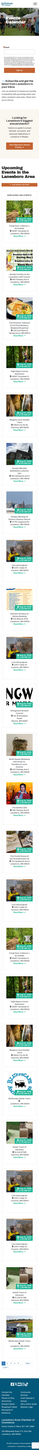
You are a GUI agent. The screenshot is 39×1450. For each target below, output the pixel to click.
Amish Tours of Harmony (19, 1148)
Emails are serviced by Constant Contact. (22, 64)
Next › (28, 1363)
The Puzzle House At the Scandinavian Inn (19, 857)
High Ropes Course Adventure (19, 372)
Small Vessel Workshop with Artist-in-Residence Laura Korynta (19, 763)
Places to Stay (8, 1398)
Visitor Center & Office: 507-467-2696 (18, 1426)
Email (6, 47)
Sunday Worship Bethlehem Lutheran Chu (19, 470)
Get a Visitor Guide (28, 1404)
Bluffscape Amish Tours (19, 1099)
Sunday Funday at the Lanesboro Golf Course (19, 275)
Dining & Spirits (8, 1404)
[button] (35, 4)
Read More (18, 236)
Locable (28, 1446)
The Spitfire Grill (19, 808)
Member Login (26, 1407)
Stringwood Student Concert (19, 712)
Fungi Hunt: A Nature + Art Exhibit (19, 227)
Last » (5, 1367)
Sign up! (19, 70)
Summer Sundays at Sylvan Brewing (19, 615)
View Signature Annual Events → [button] (19, 146)
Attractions (6, 1401)
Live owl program (19, 565)
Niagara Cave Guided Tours (19, 421)
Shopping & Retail (9, 1407)
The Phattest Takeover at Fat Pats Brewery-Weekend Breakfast (19, 325)
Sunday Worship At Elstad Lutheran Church (19, 518)
